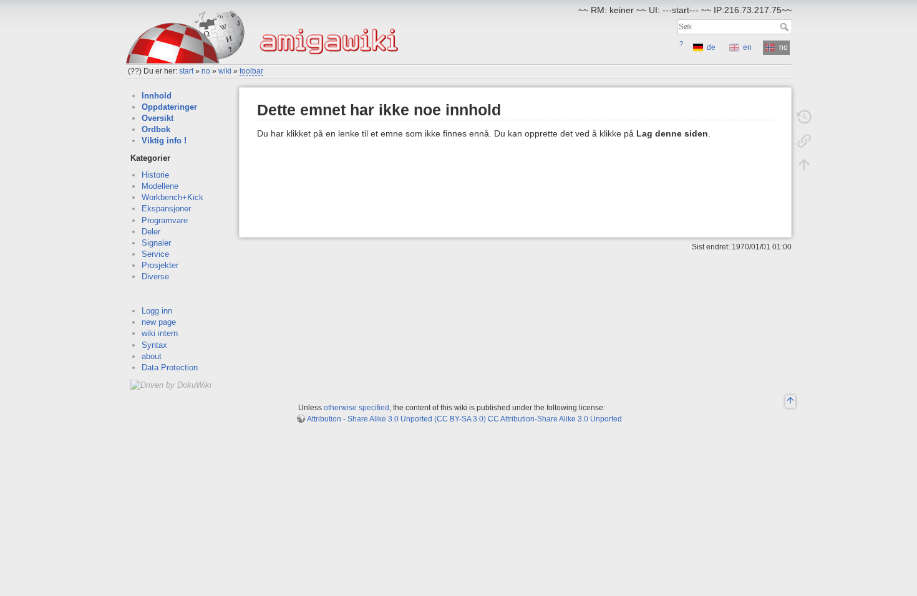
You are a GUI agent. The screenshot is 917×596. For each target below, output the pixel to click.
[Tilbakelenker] (804, 141)
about (152, 356)
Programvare (165, 220)
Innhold (157, 95)
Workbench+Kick (172, 197)
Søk (786, 26)
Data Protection (170, 367)
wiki (224, 71)
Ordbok (156, 129)
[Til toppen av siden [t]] (804, 164)
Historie (155, 175)
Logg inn (157, 310)
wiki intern (160, 333)
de (711, 47)
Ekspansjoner (166, 208)
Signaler (156, 243)
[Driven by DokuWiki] (170, 384)
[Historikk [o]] (804, 117)
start (186, 71)
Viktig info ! (164, 140)
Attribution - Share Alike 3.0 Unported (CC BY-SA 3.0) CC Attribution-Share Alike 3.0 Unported (464, 419)
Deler (151, 231)
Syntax (154, 345)
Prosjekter (160, 265)
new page (159, 322)
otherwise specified (356, 407)
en (747, 47)
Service (155, 254)
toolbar (251, 71)
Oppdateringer (169, 107)
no (205, 71)
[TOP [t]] (790, 402)
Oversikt (157, 118)
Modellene (160, 186)
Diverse (155, 276)
